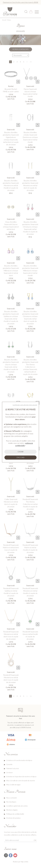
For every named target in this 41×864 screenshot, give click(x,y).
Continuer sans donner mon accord (25, 405)
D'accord (20, 457)
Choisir (20, 452)
